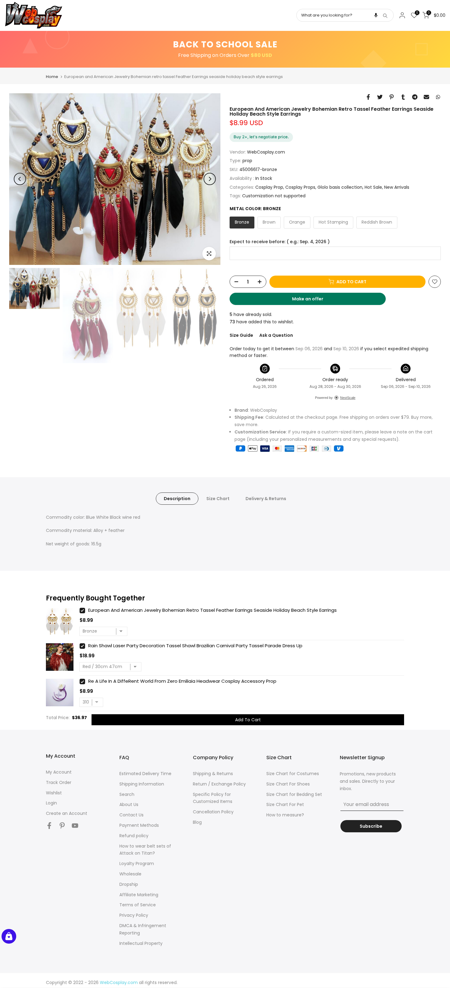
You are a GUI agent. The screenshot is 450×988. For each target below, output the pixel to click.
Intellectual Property (141, 943)
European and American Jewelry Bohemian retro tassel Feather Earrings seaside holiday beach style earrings (212, 610)
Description (177, 498)
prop (247, 161)
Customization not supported (274, 196)
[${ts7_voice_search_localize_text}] (376, 15)
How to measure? (285, 815)
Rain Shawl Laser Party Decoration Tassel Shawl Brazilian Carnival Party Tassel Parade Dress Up (195, 645)
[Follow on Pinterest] (62, 825)
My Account (59, 772)
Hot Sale (373, 187)
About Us (128, 804)
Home (52, 77)
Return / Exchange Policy (219, 784)
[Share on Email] (426, 97)
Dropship (128, 884)
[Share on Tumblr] (403, 97)
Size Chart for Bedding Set (294, 794)
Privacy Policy (133, 915)
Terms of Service (137, 905)
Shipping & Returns (213, 774)
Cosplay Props (300, 187)
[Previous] (20, 179)
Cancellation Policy (213, 812)
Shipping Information (141, 784)
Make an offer (313, 300)
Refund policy (133, 836)
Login (51, 803)
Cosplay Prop (269, 187)
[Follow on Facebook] (49, 825)
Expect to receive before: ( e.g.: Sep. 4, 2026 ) (280, 241)
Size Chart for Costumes (292, 774)
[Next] (210, 179)
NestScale (347, 397)
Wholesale (130, 874)
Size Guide (241, 335)
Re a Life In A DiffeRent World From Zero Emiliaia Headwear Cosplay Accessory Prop (182, 681)
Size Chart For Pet (285, 804)
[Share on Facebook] (368, 97)
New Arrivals (396, 187)
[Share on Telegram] (415, 97)
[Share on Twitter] (380, 97)
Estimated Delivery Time (145, 774)
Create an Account (66, 813)
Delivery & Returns (266, 498)
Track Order (58, 782)
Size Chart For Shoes (288, 784)
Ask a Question (276, 335)
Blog (197, 822)
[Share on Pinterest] (391, 97)
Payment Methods (139, 825)
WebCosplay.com (266, 152)
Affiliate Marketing (138, 895)
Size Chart (218, 498)
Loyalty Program (136, 863)
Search (126, 794)
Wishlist (54, 793)
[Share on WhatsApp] (438, 97)
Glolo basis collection (339, 187)
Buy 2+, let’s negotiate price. (261, 136)
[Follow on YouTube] (75, 825)
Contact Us (131, 815)
